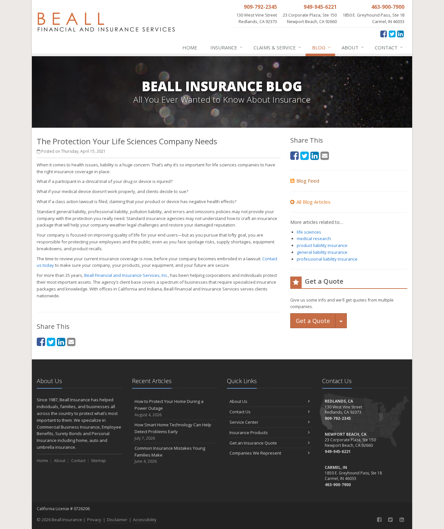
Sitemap (98, 460)
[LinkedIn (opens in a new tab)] (400, 33)
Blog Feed (307, 180)
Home (189, 47)
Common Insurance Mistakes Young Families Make (170, 454)
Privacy (94, 520)
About (353, 47)
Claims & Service (277, 47)
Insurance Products (248, 432)
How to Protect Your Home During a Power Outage (169, 408)
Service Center (243, 422)
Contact (389, 47)
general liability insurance (322, 252)
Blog (321, 47)
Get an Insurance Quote (253, 443)
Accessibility (145, 520)
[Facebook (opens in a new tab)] (383, 33)
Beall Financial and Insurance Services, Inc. (126, 275)
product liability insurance (322, 245)
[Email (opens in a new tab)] (71, 341)
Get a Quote (313, 321)
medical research (314, 238)
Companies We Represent (255, 453)
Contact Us (240, 412)
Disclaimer (117, 520)
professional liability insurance (327, 259)
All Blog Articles (313, 202)
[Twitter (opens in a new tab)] (392, 33)
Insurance (226, 47)
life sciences (309, 232)
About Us (238, 401)
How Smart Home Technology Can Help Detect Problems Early (173, 431)
